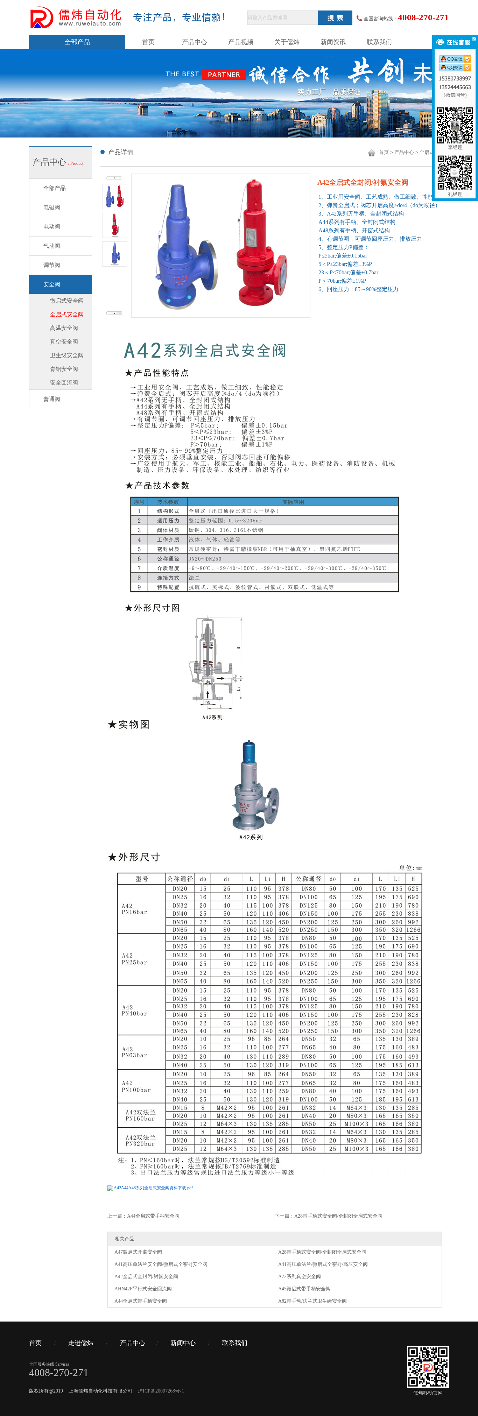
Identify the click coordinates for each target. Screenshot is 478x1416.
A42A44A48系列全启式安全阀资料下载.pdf (153, 1187)
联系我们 (379, 41)
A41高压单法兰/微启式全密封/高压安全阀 (323, 1264)
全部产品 (77, 41)
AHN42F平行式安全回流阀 (143, 1288)
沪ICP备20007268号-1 (161, 1391)
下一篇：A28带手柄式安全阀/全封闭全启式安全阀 (328, 1216)
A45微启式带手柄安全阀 (304, 1288)
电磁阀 (51, 207)
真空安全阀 (64, 342)
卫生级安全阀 (67, 355)
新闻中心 (183, 1342)
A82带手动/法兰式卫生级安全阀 (312, 1301)
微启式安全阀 (67, 301)
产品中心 (194, 41)
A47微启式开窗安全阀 (138, 1252)
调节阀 (51, 265)
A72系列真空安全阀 (299, 1276)
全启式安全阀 (67, 314)
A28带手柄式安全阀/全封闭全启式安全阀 (322, 1252)
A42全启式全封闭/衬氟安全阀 (146, 1276)
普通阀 (51, 399)
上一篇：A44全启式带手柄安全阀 (143, 1216)
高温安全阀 (64, 328)
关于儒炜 (287, 41)
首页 (148, 41)
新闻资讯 (333, 41)
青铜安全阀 (64, 369)
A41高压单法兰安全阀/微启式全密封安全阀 (161, 1264)
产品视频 (240, 41)
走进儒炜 (80, 1342)
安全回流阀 (64, 383)
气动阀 (51, 246)
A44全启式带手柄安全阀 (140, 1301)
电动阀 (51, 227)
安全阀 (51, 284)
